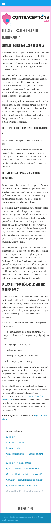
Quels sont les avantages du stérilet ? (22, 468)
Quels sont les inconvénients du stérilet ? (24, 473)
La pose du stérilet (14, 447)
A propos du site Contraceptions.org (16, 517)
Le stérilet (10, 436)
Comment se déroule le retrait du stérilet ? (24, 479)
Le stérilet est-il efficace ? (17, 442)
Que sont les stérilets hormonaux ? (21, 485)
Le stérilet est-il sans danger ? (19, 462)
